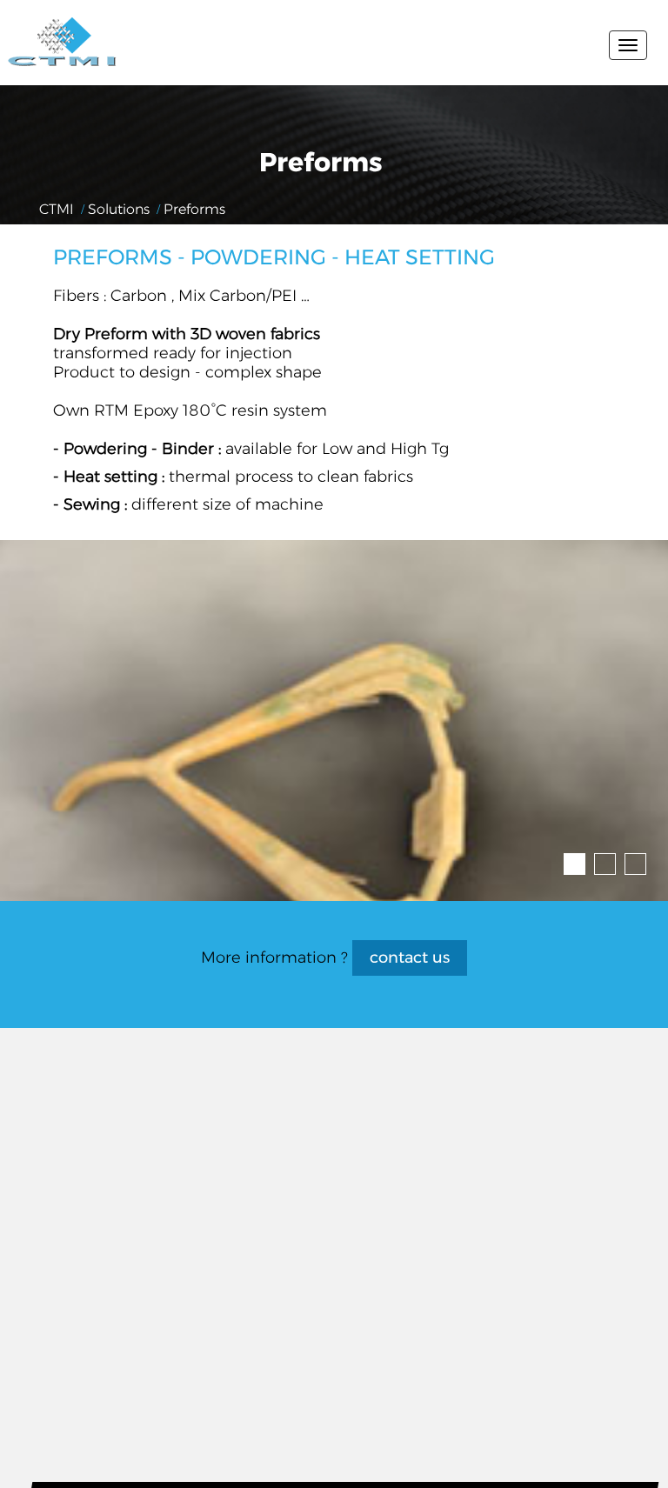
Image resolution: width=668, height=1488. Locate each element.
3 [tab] (629, 858)
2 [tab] (599, 858)
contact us (410, 957)
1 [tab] (568, 858)
